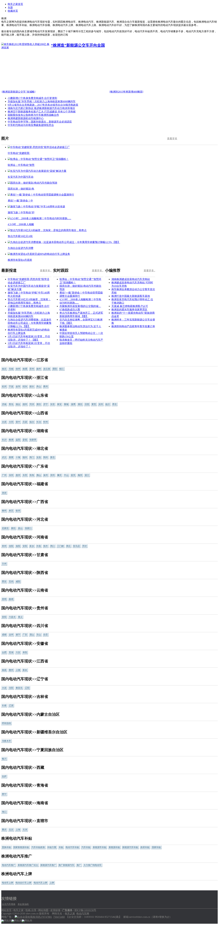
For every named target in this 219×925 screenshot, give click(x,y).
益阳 (18, 440)
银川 (4, 759)
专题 (10, 7)
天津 (25, 829)
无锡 (11, 369)
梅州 (80, 475)
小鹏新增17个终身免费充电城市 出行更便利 (32, 98)
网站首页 (6, 910)
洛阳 (18, 546)
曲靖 (11, 599)
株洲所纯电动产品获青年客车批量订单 (133, 326)
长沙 (4, 440)
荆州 (45, 457)
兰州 (4, 564)
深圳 (11, 475)
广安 (25, 634)
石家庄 (5, 528)
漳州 (52, 475)
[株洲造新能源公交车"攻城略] (18, 91)
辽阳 (27, 688)
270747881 (46, 917)
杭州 (4, 386)
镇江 (61, 369)
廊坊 (13, 528)
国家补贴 (156, 847)
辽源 (11, 705)
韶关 (73, 475)
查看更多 (172, 138)
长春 (4, 705)
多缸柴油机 (23, 904)
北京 (11, 829)
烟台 (18, 404)
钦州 (18, 510)
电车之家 (18, 910)
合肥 (4, 652)
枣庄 (114, 404)
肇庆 (59, 475)
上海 (18, 829)
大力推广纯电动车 (92, 865)
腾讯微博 (189, 174)
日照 (87, 404)
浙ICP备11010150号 (85, 910)
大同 (11, 422)
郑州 (4, 546)
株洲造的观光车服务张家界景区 (129, 309)
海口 (4, 812)
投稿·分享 (30, 910)
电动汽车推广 (8, 865)
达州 (11, 634)
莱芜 (94, 404)
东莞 (25, 475)
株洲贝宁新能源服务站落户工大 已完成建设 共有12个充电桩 (42, 111)
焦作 (45, 546)
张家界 (32, 440)
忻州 (45, 422)
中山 (66, 475)
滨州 (100, 404)
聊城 (66, 404)
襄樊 (11, 457)
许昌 (38, 546)
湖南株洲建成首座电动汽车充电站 (130, 279)
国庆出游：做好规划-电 (21, 188)
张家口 (28, 528)
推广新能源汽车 (66, 865)
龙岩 (4, 493)
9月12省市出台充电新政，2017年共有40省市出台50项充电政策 (43, 104)
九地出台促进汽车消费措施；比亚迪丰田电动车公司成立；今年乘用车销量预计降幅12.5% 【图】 (29, 323)
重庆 (4, 829)
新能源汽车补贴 (130, 847)
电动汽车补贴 (72, 847)
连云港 (46, 369)
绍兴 (25, 386)
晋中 (18, 422)
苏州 (31, 369)
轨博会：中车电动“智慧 (21, 165)
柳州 (4, 510)
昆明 (4, 599)
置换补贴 (6, 847)
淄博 (73, 404)
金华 (18, 386)
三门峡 (60, 546)
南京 (4, 369)
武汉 (4, 457)
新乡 (31, 546)
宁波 (11, 386)
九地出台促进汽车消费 (20, 248)
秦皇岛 (19, 688)
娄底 (25, 440)
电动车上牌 (7, 883)
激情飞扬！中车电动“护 (21, 212)
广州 (4, 475)
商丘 (68, 546)
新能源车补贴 (99, 847)
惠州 (18, 475)
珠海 (31, 475)
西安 (4, 581)
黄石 (52, 457)
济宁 (45, 404)
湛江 (87, 475)
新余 (25, 670)
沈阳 (11, 688)
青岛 (11, 404)
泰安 (59, 404)
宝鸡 (11, 581)
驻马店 (76, 546)
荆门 (31, 457)
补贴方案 (51, 847)
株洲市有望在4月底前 (20, 260)
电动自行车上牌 (23, 883)
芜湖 (11, 652)
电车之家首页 (15, 4)
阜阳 (25, 652)
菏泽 (31, 404)
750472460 (59, 917)
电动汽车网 (82, 913)
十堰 (18, 457)
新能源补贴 (114, 847)
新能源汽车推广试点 (28, 865)
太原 (4, 422)
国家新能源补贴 (21, 847)
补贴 (61, 847)
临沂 (107, 404)
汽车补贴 (85, 847)
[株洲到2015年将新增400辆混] (126, 91)
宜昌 (38, 457)
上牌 (52, 883)
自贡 (45, 634)
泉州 (45, 475)
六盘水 (12, 617)
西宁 (4, 794)
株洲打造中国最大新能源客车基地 (130, 296)
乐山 (38, 634)
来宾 (11, 510)
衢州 (45, 386)
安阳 (25, 546)
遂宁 (18, 634)
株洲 (11, 440)
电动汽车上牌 (40, 883)
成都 (4, 634)
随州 (25, 457)
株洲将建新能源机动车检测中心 (26, 118)
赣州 (11, 670)
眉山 (31, 634)
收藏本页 (13, 10)
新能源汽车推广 (48, 865)
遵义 (20, 617)
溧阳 (54, 369)
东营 (52, 404)
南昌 (4, 670)
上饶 (18, 670)
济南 (4, 404)
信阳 (11, 546)
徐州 (18, 369)
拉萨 (4, 776)
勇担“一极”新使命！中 (20, 200)
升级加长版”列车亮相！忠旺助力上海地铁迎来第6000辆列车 (42, 101)
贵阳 (4, 617)
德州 (25, 404)
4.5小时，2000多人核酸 (21, 224)
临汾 (31, 422)
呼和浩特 (6, 723)
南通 (25, 369)
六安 (18, 652)
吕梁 (25, 422)
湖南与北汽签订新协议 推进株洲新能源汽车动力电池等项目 (41, 108)
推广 (79, 865)
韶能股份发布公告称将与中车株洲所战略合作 (33, 115)
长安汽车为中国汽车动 (20, 176)
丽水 (31, 386)
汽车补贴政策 (38, 847)
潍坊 (38, 404)
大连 (4, 688)
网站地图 (43, 910)
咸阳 (18, 581)
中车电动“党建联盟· (19, 153)
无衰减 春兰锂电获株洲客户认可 (129, 306)
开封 (84, 546)
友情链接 (55, 910)
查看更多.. (45, 270)
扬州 (38, 369)
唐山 (20, 528)
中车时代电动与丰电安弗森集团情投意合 (31, 125)
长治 (38, 422)
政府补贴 (144, 847)
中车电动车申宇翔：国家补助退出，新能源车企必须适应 (40, 121)
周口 (52, 546)
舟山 (38, 386)
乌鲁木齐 (6, 741)
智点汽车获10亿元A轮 (20, 236)
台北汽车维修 (8, 904)
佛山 (38, 475)
